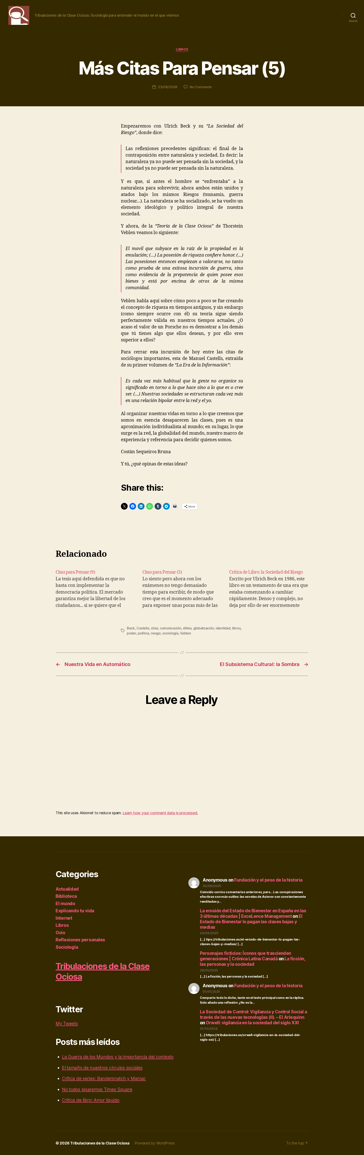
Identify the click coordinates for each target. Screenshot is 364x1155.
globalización (203, 628)
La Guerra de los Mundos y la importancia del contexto (118, 1056)
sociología (170, 633)
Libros (182, 49)
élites (187, 628)
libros (236, 628)
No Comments (201, 87)
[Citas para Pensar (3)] (182, 588)
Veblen (185, 633)
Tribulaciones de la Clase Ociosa (99, 1143)
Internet (64, 918)
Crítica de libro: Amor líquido (90, 1100)
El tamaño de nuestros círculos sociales (102, 1067)
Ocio (60, 932)
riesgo (156, 633)
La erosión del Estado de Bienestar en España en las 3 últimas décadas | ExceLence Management (253, 913)
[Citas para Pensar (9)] (95, 588)
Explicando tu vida (75, 910)
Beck (131, 628)
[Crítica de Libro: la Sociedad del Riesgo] (268, 588)
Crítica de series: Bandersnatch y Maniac (104, 1078)
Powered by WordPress (155, 1143)
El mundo (65, 903)
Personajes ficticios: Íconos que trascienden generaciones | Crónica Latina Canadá (245, 956)
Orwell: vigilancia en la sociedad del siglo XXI (252, 1022)
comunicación (170, 628)
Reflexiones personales (80, 939)
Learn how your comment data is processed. (160, 813)
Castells (142, 628)
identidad (223, 628)
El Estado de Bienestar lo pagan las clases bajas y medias (251, 922)
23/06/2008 (167, 87)
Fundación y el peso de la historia (268, 880)
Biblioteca (66, 896)
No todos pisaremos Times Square (97, 1089)
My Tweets (67, 1023)
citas (154, 628)
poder (131, 633)
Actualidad (67, 889)
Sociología (67, 947)
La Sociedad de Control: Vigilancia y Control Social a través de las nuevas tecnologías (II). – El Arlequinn (253, 1014)
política (143, 633)
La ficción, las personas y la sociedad (252, 961)
